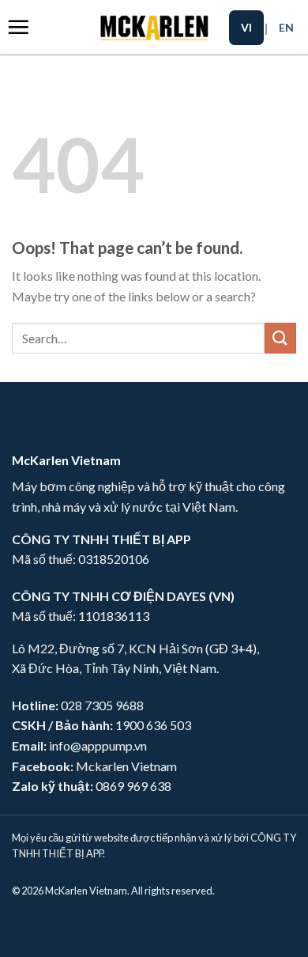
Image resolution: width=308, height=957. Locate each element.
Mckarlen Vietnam (126, 766)
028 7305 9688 (102, 705)
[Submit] (280, 338)
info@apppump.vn (98, 745)
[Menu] (18, 27)
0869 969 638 (133, 785)
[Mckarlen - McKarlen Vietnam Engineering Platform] (154, 27)
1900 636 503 (153, 724)
